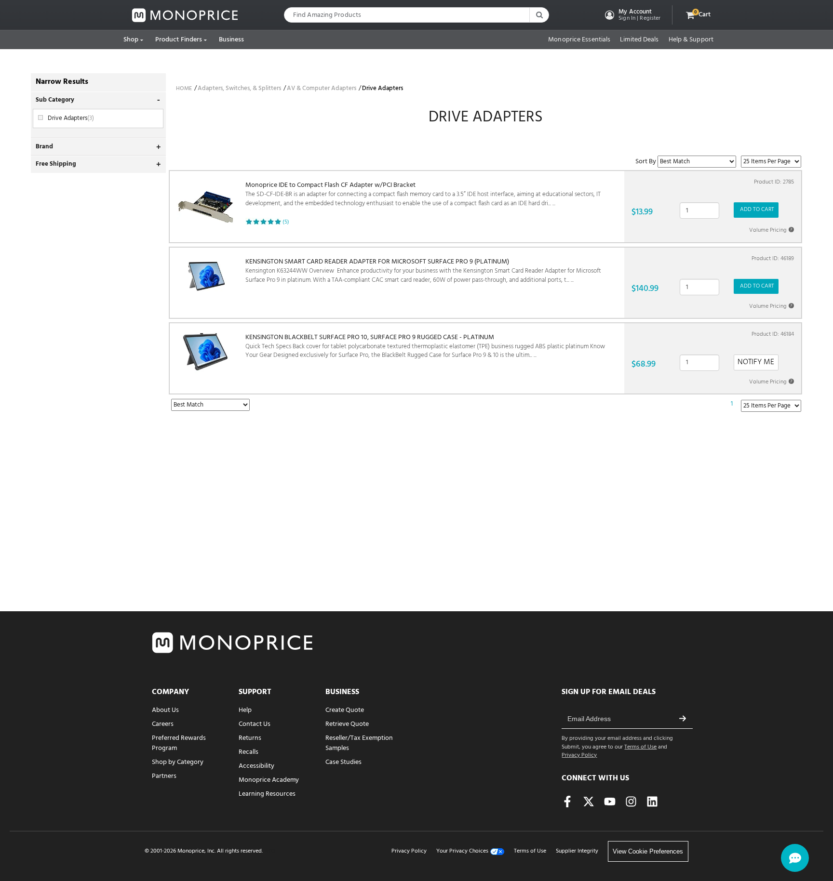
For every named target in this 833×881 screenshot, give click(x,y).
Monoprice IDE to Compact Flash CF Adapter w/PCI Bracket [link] (423, 194)
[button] (631, 15)
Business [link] (231, 39)
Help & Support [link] (691, 40)
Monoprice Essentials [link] (579, 40)
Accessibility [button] (256, 766)
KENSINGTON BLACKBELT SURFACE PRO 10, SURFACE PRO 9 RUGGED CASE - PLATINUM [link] (425, 346)
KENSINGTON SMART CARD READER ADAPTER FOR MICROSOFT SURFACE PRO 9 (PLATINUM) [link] (423, 271)
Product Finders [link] (178, 39)
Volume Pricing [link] (771, 230)
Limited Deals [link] (639, 40)
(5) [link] (285, 222)
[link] (185, 15)
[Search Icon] (539, 15)
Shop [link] (130, 39)
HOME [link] (184, 88)
